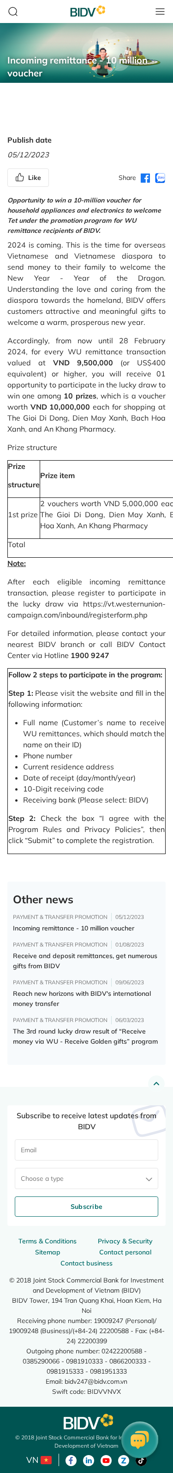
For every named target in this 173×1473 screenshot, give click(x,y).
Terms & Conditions (47, 1241)
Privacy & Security (125, 1241)
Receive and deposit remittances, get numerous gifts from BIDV (85, 961)
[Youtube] (106, 1459)
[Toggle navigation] (160, 11)
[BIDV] (87, 1422)
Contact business (86, 1263)
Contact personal (125, 1252)
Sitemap (47, 1252)
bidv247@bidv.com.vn (96, 1381)
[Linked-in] (88, 1459)
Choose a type (42, 1178)
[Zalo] (123, 1459)
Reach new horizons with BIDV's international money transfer (82, 998)
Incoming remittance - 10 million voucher (73, 928)
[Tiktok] (141, 1459)
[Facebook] (71, 1459)
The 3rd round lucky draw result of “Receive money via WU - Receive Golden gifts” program (85, 1036)
